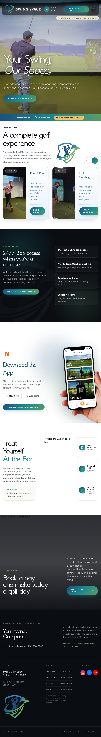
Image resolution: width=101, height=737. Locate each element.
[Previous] (87, 160)
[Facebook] (89, 672)
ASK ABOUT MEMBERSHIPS (19, 291)
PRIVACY (67, 732)
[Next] (95, 160)
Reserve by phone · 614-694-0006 (26, 646)
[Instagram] (82, 672)
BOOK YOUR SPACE (73, 9)
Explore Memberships (68, 118)
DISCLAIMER (92, 732)
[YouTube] (95, 672)
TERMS (79, 732)
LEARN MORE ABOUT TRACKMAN (22, 407)
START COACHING (88, 211)
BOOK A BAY (36, 211)
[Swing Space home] (23, 9)
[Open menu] (93, 9)
